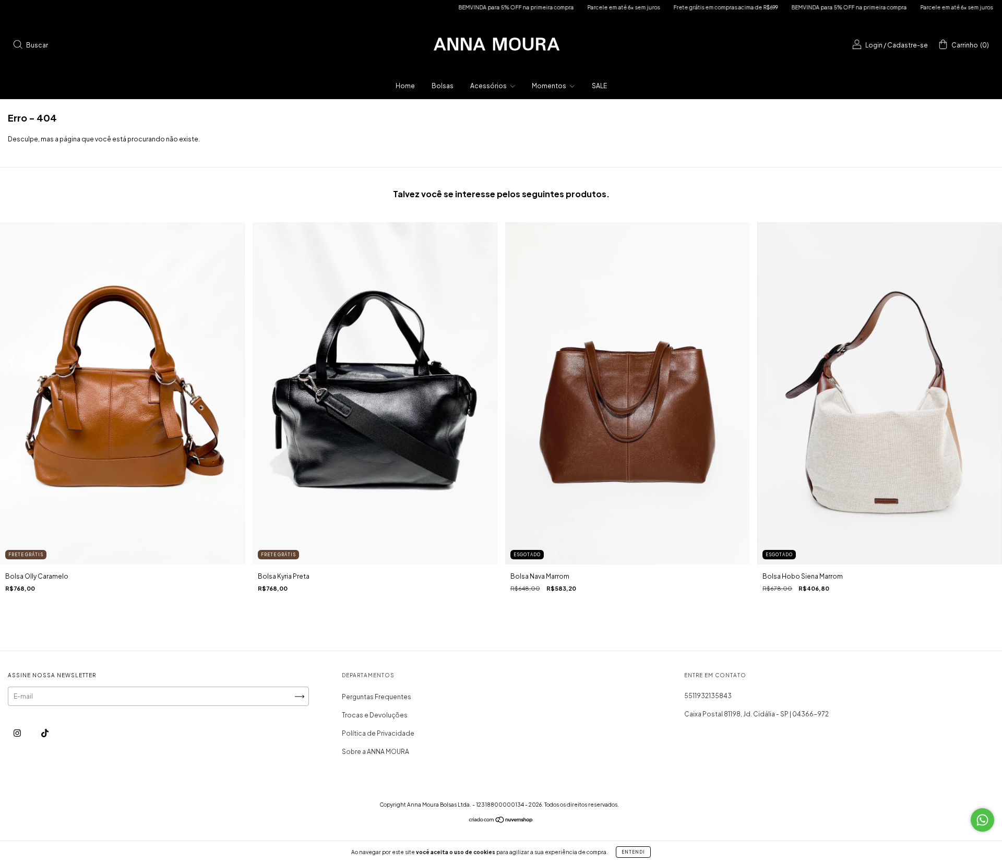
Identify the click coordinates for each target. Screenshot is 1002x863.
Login (873, 45)
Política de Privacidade (378, 733)
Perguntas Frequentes (376, 697)
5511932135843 (708, 696)
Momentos (549, 86)
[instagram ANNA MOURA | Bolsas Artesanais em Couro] (18, 733)
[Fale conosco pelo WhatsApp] (982, 820)
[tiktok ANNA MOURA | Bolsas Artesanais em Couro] (44, 733)
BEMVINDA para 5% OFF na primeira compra (465, 7)
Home (405, 86)
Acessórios (489, 86)
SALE (599, 86)
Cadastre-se (907, 45)
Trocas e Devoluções (375, 715)
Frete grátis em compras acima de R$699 (674, 7)
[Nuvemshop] (501, 821)
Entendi (633, 852)
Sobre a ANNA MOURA (375, 752)
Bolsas (443, 86)
